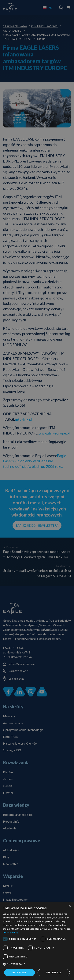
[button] (37, 964)
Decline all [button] (53, 972)
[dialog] (37, 941)
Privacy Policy (10, 932)
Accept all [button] (19, 972)
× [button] (69, 905)
